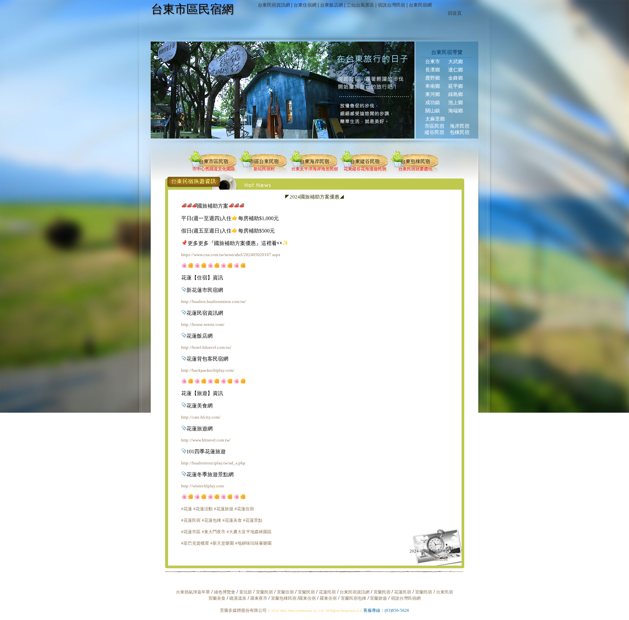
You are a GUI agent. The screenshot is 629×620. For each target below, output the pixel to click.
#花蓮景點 (252, 520)
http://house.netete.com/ (202, 324)
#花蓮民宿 (190, 520)
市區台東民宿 (264, 161)
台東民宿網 (420, 5)
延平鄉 (455, 86)
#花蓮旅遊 (223, 508)
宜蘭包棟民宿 (284, 598)
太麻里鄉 (435, 119)
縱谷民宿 (434, 132)
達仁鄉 (455, 69)
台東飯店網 (331, 5)
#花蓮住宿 (244, 508)
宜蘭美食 (216, 598)
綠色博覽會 (224, 592)
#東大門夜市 (213, 531)
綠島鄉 (455, 94)
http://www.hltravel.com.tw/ (206, 440)
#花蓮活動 (203, 508)
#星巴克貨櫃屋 (195, 543)
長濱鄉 (432, 69)
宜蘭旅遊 (378, 598)
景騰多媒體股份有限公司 (243, 610)
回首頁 (455, 13)
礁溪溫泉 (237, 598)
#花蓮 (186, 508)
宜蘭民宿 (264, 592)
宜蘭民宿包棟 (353, 598)
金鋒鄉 (455, 78)
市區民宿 (434, 126)
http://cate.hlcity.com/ (200, 417)
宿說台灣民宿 (391, 5)
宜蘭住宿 (285, 592)
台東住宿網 (305, 5)
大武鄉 (455, 61)
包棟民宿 (459, 132)
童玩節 (245, 592)
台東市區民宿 (213, 161)
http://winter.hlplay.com (202, 485)
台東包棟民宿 (415, 161)
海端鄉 (455, 110)
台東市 (432, 61)
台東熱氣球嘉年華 (193, 592)
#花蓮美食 (232, 520)
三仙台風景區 (360, 5)
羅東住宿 (307, 598)
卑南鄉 (432, 86)
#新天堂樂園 (222, 543)
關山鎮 (432, 110)
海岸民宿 (459, 126)
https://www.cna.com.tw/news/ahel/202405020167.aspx (230, 254)
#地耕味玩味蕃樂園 (253, 543)
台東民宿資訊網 (274, 5)
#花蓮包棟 (211, 520)
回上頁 (441, 558)
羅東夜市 (259, 598)
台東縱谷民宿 (365, 161)
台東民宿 (444, 592)
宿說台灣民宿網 (406, 598)
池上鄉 (455, 102)
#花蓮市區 (190, 531)
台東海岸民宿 (314, 161)
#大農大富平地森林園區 (249, 531)
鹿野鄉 (432, 78)
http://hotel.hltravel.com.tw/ (206, 347)
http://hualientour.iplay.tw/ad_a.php (213, 462)
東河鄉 (432, 94)
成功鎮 (432, 102)
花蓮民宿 (327, 592)
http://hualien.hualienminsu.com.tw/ (213, 301)
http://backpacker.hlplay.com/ (207, 370)
